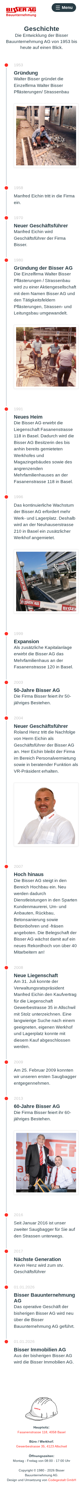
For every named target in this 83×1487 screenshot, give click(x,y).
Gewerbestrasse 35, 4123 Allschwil (41, 1446)
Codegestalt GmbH (62, 1480)
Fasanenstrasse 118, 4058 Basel (41, 1432)
